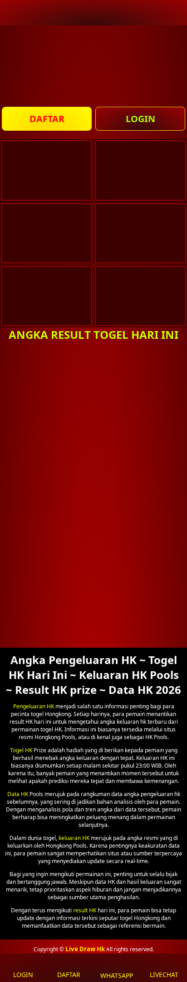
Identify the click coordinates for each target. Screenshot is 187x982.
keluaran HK (74, 838)
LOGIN (140, 119)
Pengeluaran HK (33, 706)
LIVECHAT (164, 974)
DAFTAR (47, 119)
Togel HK (21, 750)
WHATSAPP (116, 975)
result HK (84, 910)
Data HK (17, 794)
